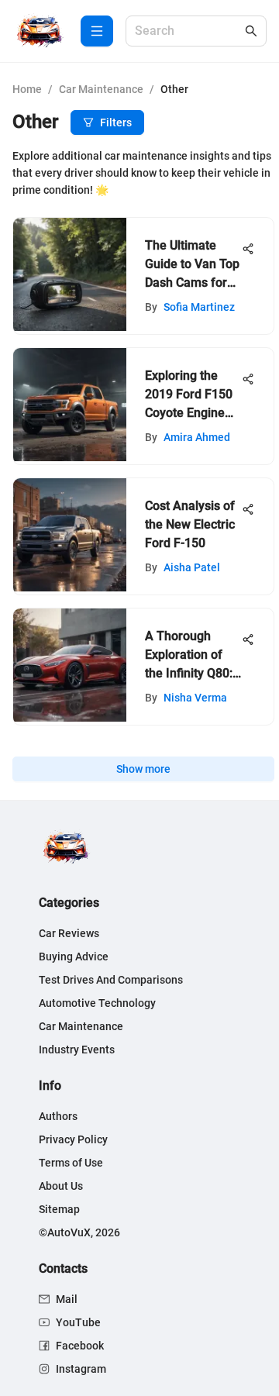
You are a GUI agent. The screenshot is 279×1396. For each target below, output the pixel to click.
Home (27, 89)
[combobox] (188, 31)
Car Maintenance (101, 89)
